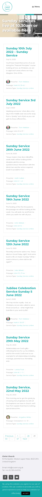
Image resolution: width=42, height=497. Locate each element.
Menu (37, 7)
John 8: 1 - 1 (18, 372)
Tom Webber (24, 82)
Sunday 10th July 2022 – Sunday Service (19, 52)
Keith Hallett (19, 178)
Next (25, 439)
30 (6, 439)
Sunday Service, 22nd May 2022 (18, 389)
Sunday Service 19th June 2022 (18, 197)
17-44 (23, 273)
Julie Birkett (19, 270)
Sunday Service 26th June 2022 (18, 147)
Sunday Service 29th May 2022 (18, 339)
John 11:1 (17, 273)
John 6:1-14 (18, 226)
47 (18, 439)
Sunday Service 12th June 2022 (18, 242)
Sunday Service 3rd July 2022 (21, 102)
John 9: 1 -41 (18, 181)
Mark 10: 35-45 (19, 85)
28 (28, 436)
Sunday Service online (25, 88)
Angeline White (25, 417)
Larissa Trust (19, 369)
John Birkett (19, 223)
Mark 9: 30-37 (19, 322)
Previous (9, 436)
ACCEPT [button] (26, 493)
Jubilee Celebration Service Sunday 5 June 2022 (21, 291)
